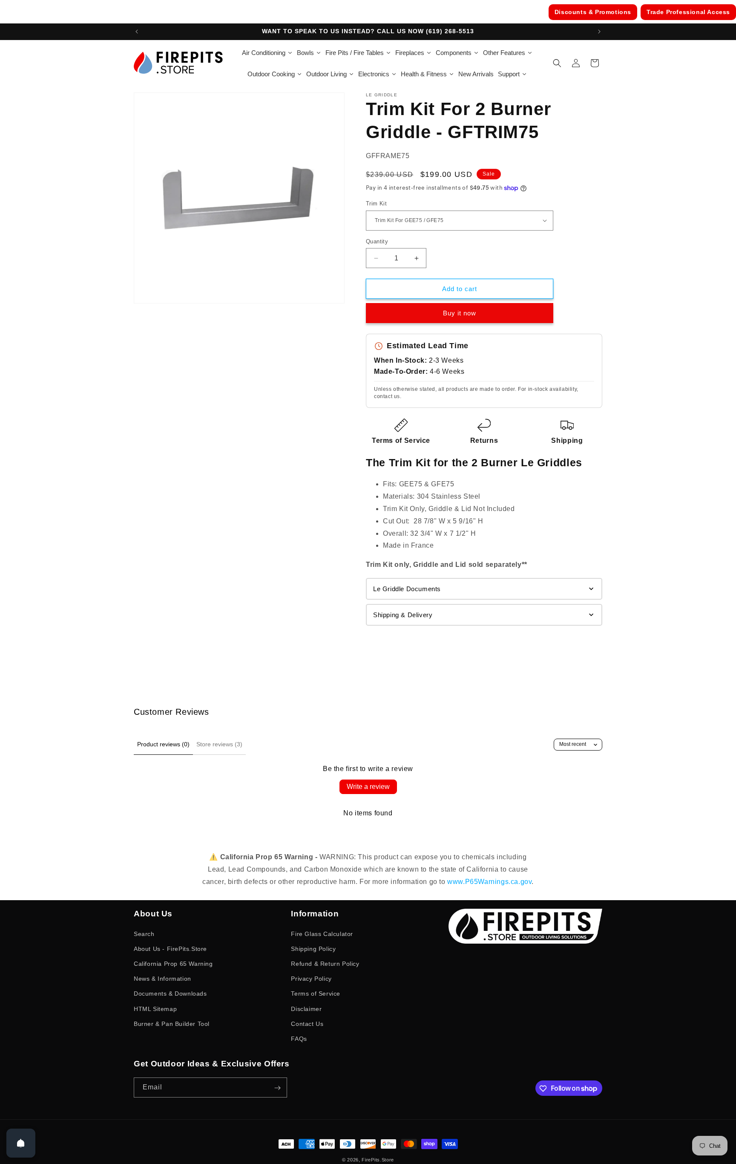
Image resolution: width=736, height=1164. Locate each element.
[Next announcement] (599, 31)
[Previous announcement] (136, 31)
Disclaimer (306, 1008)
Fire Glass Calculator (322, 933)
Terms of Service (401, 440)
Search (144, 933)
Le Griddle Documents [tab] (407, 588)
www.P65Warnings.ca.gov (489, 881)
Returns (484, 440)
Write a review (368, 786)
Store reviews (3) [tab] (219, 744)
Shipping (567, 440)
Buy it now (459, 313)
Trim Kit (376, 203)
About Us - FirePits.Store (170, 948)
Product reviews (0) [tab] (163, 744)
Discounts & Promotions (593, 12)
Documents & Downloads (170, 993)
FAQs (299, 1038)
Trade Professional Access (688, 12)
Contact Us (307, 1023)
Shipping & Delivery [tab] (402, 614)
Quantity (377, 241)
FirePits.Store (378, 1159)
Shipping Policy (313, 948)
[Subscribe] (277, 1088)
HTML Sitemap (155, 1008)
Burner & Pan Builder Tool (172, 1023)
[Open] (20, 1143)
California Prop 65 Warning (173, 963)
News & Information (162, 978)
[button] (557, 63)
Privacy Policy (311, 978)
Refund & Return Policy (325, 963)
